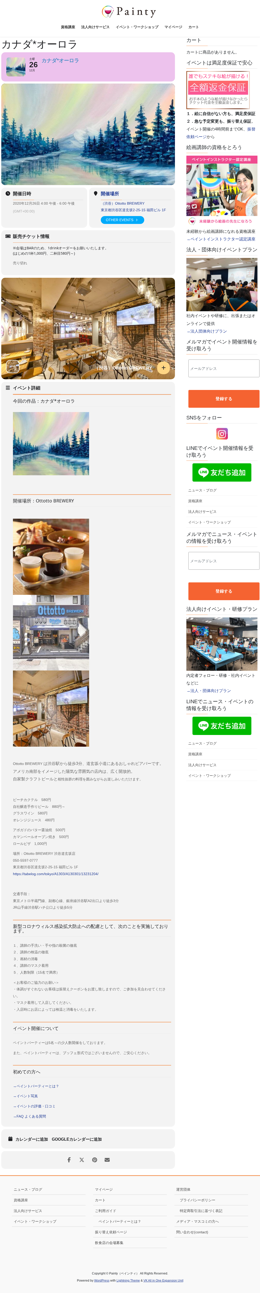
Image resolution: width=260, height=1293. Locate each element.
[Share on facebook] (69, 1160)
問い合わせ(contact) (192, 1232)
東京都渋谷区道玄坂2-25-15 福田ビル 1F (133, 210)
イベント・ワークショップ (209, 522)
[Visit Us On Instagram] (222, 433)
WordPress (101, 1280)
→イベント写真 (25, 1096)
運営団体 (183, 1189)
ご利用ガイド (105, 1211)
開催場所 (110, 193)
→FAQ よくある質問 (29, 1116)
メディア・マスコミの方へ (197, 1221)
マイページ (104, 1189)
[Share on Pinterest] (94, 1160)
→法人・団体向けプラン (208, 691)
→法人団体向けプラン (206, 331)
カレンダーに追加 (31, 1139)
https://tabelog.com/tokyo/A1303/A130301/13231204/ (56, 874)
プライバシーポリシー (197, 1200)
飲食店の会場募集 (109, 1243)
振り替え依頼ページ (111, 1232)
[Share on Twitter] (81, 1160)
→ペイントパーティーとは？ (36, 1086)
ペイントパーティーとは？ (120, 1221)
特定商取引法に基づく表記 (201, 1211)
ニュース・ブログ (202, 490)
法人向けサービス (202, 512)
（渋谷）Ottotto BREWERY (122, 203)
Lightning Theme (128, 1280)
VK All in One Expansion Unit (163, 1280)
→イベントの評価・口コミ (34, 1106)
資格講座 (195, 501)
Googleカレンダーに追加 (77, 1139)
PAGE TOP (249, 1249)
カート (100, 1200)
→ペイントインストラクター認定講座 (220, 239)
